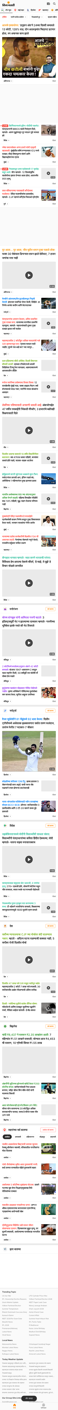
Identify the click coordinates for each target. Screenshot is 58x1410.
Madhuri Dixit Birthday (37, 1332)
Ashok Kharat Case (36, 1312)
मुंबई (5, 162)
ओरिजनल (7, 81)
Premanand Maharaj (9, 1328)
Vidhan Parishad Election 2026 (40, 1299)
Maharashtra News (9, 1344)
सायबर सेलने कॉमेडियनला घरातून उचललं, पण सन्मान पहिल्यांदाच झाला (41, 1376)
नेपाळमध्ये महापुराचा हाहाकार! (37, 1366)
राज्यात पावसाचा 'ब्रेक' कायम (10, 1389)
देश (5, 375)
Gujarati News (34, 1335)
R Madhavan (34, 1325)
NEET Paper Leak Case (38, 1302)
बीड (5, 447)
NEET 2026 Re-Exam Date (12, 1319)
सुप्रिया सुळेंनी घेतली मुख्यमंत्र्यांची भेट (40, 1373)
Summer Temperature (10, 1309)
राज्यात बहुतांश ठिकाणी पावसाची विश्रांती (41, 1370)
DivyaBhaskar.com (36, 1402)
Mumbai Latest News (10, 1347)
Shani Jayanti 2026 (36, 1309)
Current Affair (34, 1315)
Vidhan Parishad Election (11, 1306)
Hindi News (6, 1335)
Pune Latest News (36, 1347)
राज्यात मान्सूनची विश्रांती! (36, 1386)
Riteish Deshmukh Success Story (14, 1312)
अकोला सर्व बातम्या (48, 1130)
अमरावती (18, 1137)
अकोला (7, 1137)
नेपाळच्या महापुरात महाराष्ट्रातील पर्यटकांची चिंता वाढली (15, 1376)
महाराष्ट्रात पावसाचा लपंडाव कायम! (12, 1370)
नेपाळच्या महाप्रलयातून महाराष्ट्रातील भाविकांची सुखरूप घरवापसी (15, 1366)
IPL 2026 (5, 1325)
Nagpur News (7, 1351)
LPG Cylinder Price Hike (38, 1296)
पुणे (5, 204)
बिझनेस (6, 509)
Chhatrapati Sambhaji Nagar (39, 1344)
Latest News (7, 1332)
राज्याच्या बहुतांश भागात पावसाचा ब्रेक (40, 1389)
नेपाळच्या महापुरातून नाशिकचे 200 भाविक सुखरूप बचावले (15, 1363)
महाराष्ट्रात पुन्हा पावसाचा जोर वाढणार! (13, 1383)
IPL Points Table (35, 1322)
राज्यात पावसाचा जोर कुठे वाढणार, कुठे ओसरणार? (41, 1393)
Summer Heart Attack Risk (39, 1319)
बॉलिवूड (6, 660)
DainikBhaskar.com (9, 1402)
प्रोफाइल (43, 1408)
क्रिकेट (6, 775)
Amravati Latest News (37, 1354)
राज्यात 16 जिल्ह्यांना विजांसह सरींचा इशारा (14, 1379)
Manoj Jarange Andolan (38, 1306)
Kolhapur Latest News (10, 1354)
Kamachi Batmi (7, 1315)
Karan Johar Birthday (37, 1328)
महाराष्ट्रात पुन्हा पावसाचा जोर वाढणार (40, 1363)
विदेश (5, 140)
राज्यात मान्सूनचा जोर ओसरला (11, 1386)
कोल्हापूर (42, 1137)
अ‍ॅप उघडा (29, 1398)
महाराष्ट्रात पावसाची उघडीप (37, 1379)
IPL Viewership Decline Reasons (14, 1299)
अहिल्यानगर (30, 1137)
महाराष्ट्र (6, 333)
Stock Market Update (10, 1302)
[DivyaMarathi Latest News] (8, 4)
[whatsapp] (49, 81)
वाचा (14, 1408)
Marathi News (7, 1322)
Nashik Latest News (36, 1351)
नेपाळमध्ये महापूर (7, 1373)
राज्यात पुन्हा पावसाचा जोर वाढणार (38, 1383)
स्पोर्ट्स (6, 312)
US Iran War (6, 1296)
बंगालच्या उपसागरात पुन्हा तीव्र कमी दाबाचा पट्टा (15, 1393)
